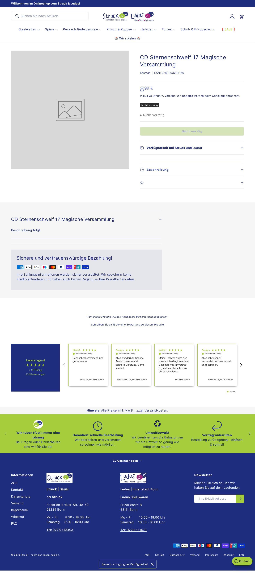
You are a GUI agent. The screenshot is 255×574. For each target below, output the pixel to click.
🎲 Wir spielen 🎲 (127, 38)
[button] (242, 17)
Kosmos (145, 73)
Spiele (49, 29)
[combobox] (49, 16)
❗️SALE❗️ (228, 29)
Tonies (167, 29)
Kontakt (17, 489)
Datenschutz (21, 496)
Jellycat (147, 29)
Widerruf (17, 517)
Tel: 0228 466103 (59, 530)
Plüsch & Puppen (119, 29)
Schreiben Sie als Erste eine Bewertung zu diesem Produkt (127, 324)
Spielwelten (27, 29)
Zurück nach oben (126, 460)
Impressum (19, 510)
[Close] (152, 564)
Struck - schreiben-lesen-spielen (40, 554)
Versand (170, 95)
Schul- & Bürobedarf (196, 29)
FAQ (14, 523)
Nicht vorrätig (192, 131)
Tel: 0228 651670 (133, 530)
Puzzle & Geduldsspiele (80, 29)
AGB (14, 483)
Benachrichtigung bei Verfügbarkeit (125, 564)
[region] (153, 365)
